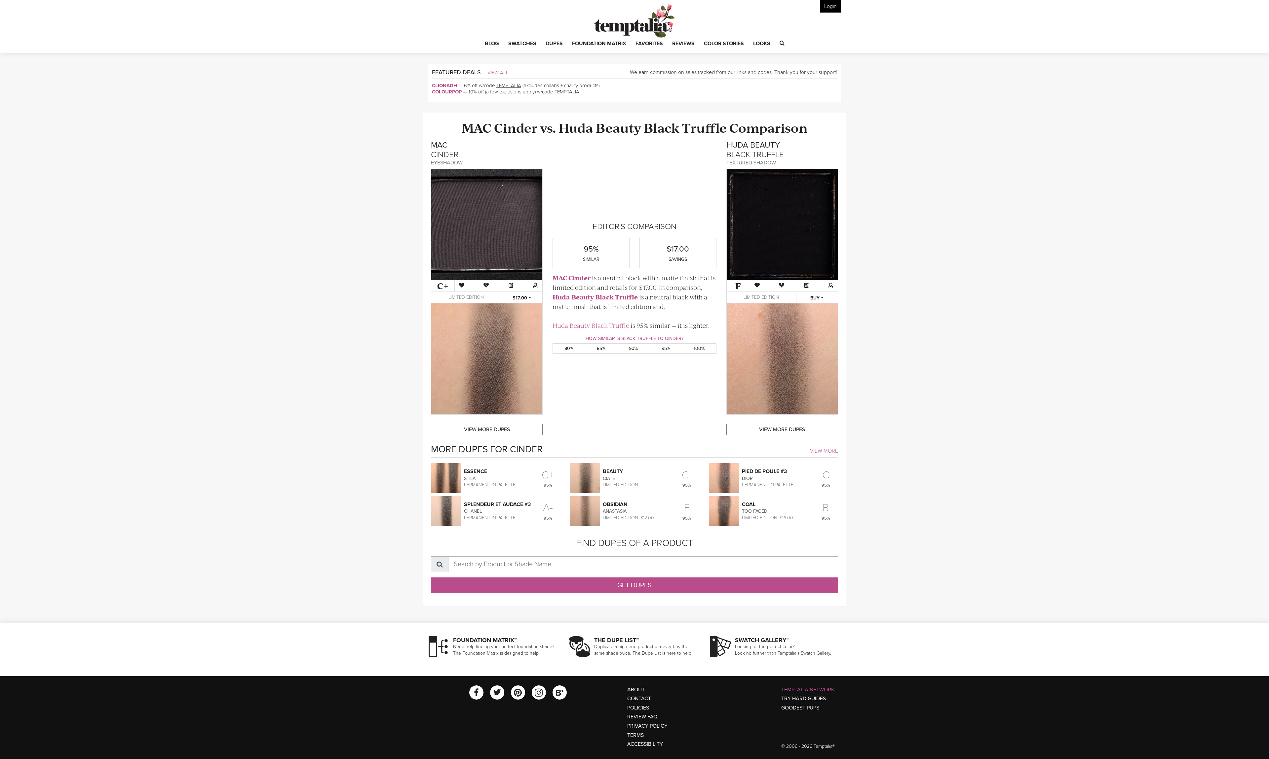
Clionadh (444, 85)
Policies (638, 708)
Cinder (515, 127)
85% (601, 348)
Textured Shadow (751, 162)
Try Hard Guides (803, 698)
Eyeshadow (447, 162)
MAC (476, 127)
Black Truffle (685, 127)
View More (824, 451)
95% (666, 348)
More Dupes (487, 429)
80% (568, 348)
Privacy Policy (647, 726)
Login (830, 6)
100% (699, 348)
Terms (635, 735)
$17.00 (520, 298)
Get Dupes (634, 585)
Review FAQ (642, 716)
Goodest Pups (800, 708)
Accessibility (645, 744)
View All (498, 73)
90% (633, 348)
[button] (492, 43)
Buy (815, 298)
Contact (639, 698)
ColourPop (447, 92)
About (636, 689)
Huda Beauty (599, 127)
